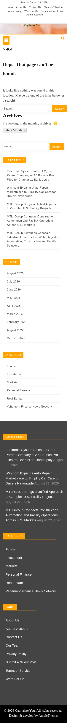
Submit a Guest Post (52, 11)
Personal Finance (18, 390)
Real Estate (15, 398)
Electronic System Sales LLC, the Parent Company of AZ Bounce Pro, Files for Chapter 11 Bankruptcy (31, 175)
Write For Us (31, 11)
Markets (12, 382)
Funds (11, 366)
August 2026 (15, 273)
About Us (21, 7)
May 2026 (13, 297)
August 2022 (15, 330)
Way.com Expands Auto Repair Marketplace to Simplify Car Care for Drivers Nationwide (31, 192)
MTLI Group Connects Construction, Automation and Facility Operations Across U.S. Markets (31, 220)
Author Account (34, 14)
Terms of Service (53, 7)
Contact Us (35, 7)
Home (10, 7)
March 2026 (15, 313)
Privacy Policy (13, 11)
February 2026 (16, 321)
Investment (14, 374)
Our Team (13, 645)
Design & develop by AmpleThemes (33, 715)
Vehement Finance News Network (29, 406)
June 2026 (14, 289)
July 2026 (13, 281)
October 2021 (16, 338)
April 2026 (13, 305)
